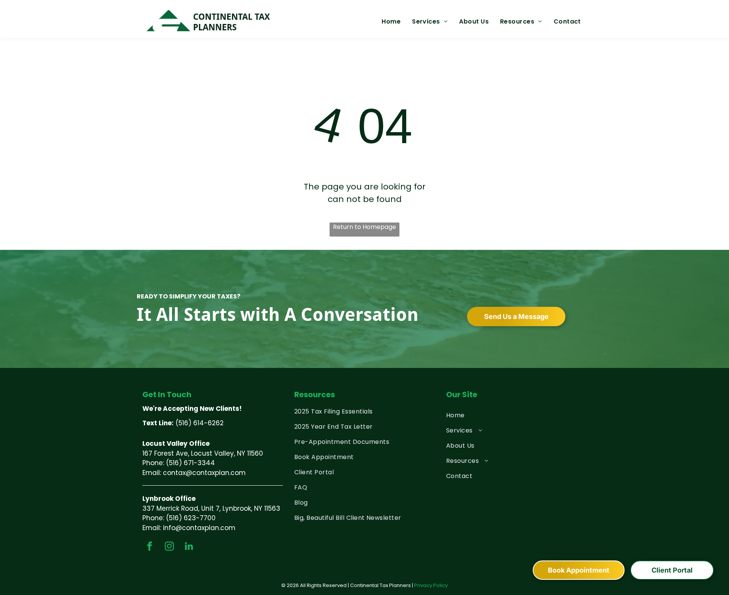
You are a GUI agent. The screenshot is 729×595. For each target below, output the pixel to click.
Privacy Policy (431, 585)
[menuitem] (391, 21)
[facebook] (149, 547)
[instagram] (169, 547)
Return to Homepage (364, 227)
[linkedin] (189, 547)
